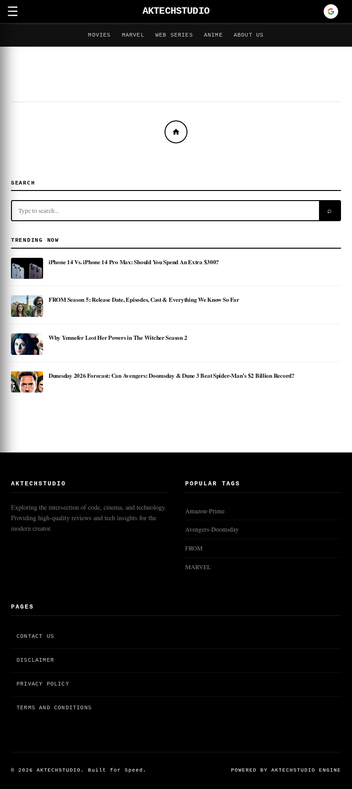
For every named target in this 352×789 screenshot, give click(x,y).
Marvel (133, 35)
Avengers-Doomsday (212, 529)
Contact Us (35, 636)
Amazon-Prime (205, 511)
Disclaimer (35, 660)
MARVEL (198, 567)
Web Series (174, 35)
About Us (249, 35)
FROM (194, 548)
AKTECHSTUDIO (176, 11)
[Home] (176, 131)
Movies (99, 35)
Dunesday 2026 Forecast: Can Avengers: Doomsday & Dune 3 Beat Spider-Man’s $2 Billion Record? (172, 375)
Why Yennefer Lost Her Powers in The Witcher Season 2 (118, 337)
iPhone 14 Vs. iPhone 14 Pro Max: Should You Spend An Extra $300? (134, 261)
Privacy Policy (42, 684)
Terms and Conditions (54, 708)
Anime (213, 35)
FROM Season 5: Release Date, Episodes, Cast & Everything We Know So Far (144, 299)
